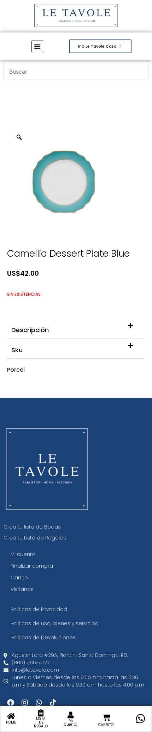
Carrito (19, 577)
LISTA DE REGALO (41, 722)
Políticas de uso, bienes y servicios (54, 623)
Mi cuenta (23, 554)
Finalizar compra (32, 565)
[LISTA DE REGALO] (41, 712)
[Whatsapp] (39, 703)
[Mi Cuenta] (70, 715)
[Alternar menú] (37, 46)
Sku (17, 350)
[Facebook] (11, 703)
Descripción (30, 329)
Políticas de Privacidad (39, 609)
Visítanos (22, 589)
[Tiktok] (53, 703)
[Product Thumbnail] (124, 139)
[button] (76, 328)
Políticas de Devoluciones (43, 637)
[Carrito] (106, 717)
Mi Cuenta (70, 722)
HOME (11, 722)
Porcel (16, 370)
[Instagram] (25, 703)
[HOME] (10, 716)
